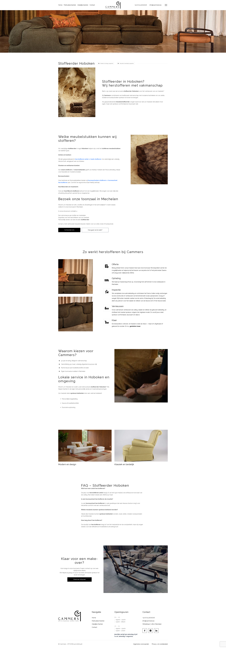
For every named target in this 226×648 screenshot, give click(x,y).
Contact (92, 5)
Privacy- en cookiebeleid (160, 644)
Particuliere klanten (70, 5)
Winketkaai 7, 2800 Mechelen (151, 624)
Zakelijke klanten (82, 5)
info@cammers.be (155, 5)
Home (60, 5)
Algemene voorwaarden (141, 644)
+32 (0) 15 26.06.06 (141, 5)
